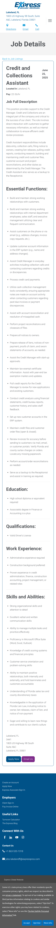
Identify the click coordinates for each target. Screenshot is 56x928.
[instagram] (23, 837)
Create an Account (10, 782)
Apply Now (13, 759)
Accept (27, 923)
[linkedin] (10, 837)
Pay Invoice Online (10, 806)
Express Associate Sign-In (13, 790)
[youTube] (17, 837)
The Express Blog (10, 823)
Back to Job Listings (12, 58)
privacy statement (13, 895)
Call (37, 29)
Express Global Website (13, 880)
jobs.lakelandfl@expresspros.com (23, 859)
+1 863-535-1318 (14, 851)
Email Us (28, 759)
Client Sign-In (8, 803)
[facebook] (4, 837)
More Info (48, 923)
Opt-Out (36, 923)
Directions (11, 29)
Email (25, 29)
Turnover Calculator (11, 819)
